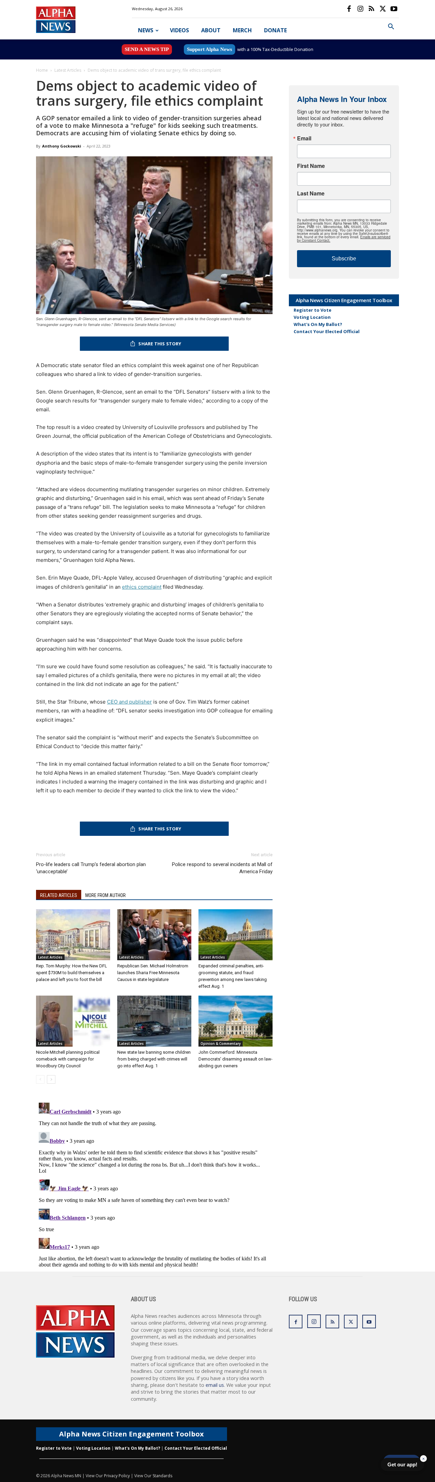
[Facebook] (349, 9)
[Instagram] (360, 9)
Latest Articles (67, 70)
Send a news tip (147, 49)
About (211, 30)
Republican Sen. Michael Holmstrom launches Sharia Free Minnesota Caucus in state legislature (152, 972)
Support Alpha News (209, 49)
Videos (179, 30)
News (145, 30)
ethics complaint (141, 587)
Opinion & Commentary (221, 1043)
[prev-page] (40, 1079)
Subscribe (344, 258)
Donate (275, 30)
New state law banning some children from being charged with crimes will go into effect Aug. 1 (154, 1059)
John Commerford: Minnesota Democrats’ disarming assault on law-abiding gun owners (235, 1059)
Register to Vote (312, 310)
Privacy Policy (117, 1476)
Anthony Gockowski (61, 146)
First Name (311, 166)
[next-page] (51, 1079)
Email (304, 138)
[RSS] (371, 9)
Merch (242, 30)
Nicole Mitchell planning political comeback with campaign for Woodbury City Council (68, 1059)
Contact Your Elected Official (327, 331)
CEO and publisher (129, 702)
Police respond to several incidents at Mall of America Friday (222, 868)
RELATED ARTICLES (58, 895)
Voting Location (312, 317)
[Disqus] (154, 1185)
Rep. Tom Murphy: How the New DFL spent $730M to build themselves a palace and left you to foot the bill (71, 972)
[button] (391, 27)
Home (42, 70)
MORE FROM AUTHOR (105, 895)
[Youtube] (394, 9)
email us (215, 1385)
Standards (162, 1476)
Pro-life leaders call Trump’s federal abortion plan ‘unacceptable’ (91, 868)
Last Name (311, 193)
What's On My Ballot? (318, 324)
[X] (383, 9)
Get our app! (402, 1464)
